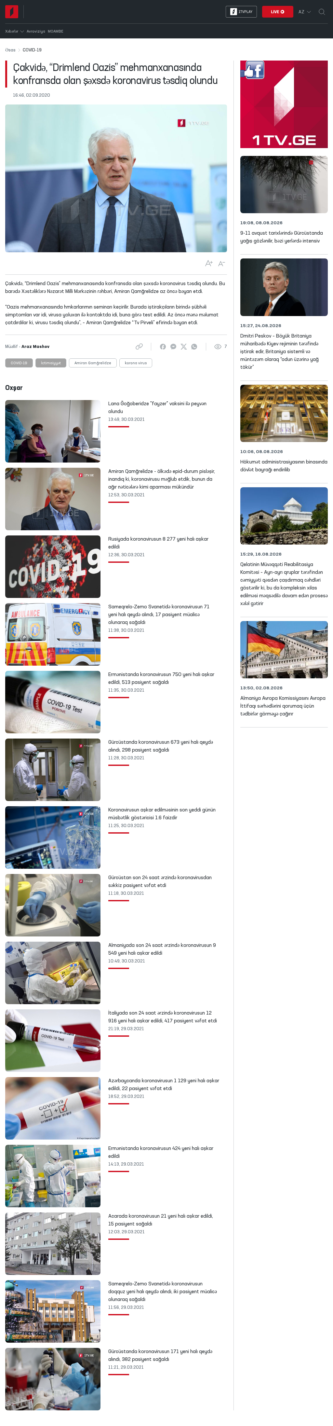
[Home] (11, 11)
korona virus (136, 363)
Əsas (10, 50)
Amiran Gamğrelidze (92, 363)
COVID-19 (19, 363)
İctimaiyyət (51, 363)
